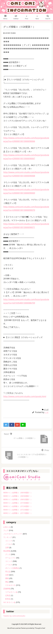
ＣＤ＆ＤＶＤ (10, 585)
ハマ (46, 412)
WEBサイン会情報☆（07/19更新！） (17, 513)
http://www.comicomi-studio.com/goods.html (24, 396)
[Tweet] (6, 425)
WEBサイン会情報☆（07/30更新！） (17, 503)
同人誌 (7, 571)
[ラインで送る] (23, 425)
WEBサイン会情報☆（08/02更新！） (17, 499)
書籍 (7, 578)
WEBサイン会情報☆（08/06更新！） (17, 496)
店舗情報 (6, 588)
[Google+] (17, 425)
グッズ (46, 409)
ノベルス (8, 544)
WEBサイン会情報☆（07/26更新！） (17, 506)
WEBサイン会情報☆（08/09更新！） (17, 492)
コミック (8, 540)
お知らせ (6, 527)
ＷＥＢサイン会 (9, 602)
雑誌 (7, 582)
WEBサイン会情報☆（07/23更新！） (17, 510)
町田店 (7, 599)
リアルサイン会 (11, 592)
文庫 (7, 547)
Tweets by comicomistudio (14, 616)
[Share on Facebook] (11, 425)
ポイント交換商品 (12, 568)
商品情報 (6, 551)
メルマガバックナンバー (12, 534)
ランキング (7, 537)
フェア (6, 530)
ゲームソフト (10, 558)
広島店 (7, 595)
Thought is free (40, 628)
